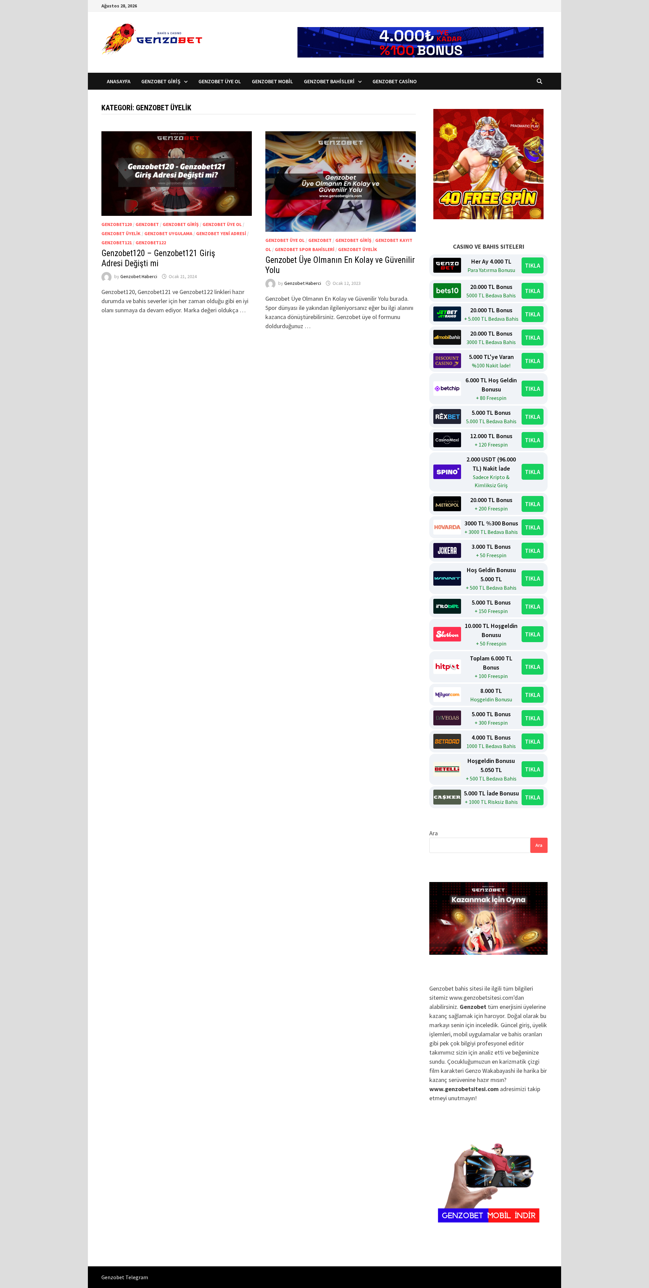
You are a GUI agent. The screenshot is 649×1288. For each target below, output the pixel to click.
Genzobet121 (116, 243)
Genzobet (147, 224)
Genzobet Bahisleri (329, 81)
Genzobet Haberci (138, 276)
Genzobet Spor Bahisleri (304, 249)
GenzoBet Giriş (161, 81)
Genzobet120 (116, 224)
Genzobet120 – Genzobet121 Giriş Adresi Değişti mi (158, 258)
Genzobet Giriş (181, 224)
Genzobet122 (151, 243)
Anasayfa (118, 81)
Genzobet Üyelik (121, 233)
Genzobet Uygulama (168, 233)
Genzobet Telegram (124, 1277)
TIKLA (532, 265)
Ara (433, 833)
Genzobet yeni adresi (221, 233)
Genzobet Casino (394, 81)
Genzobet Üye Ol (219, 81)
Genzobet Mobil (272, 81)
